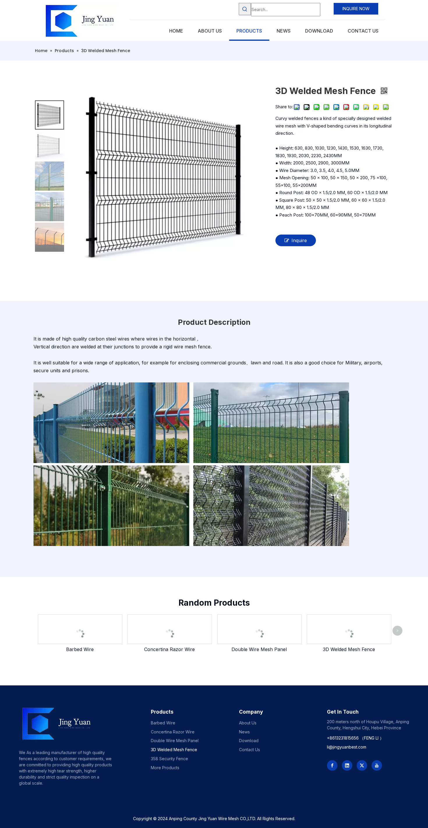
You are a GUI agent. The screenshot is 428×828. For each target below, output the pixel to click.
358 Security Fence (169, 758)
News (244, 731)
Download (249, 740)
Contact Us (249, 749)
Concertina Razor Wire (169, 649)
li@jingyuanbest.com (346, 746)
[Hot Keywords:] (245, 9)
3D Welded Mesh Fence (349, 649)
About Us (248, 722)
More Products (165, 767)
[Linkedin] (347, 765)
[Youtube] (377, 765)
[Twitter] (362, 765)
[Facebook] (332, 765)
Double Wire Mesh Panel (259, 649)
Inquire (299, 240)
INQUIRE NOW (355, 8)
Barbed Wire (80, 649)
